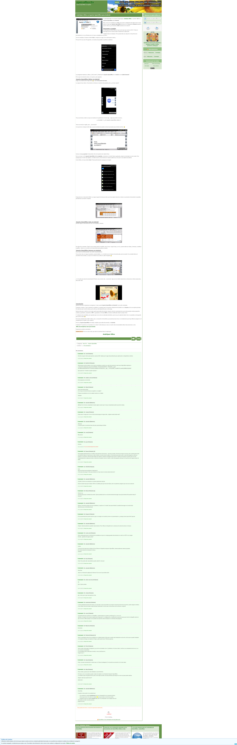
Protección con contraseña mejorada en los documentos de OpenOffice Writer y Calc (115, 728)
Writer (122, 2)
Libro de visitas (123, 5)
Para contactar (156, 65)
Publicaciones (151, 52)
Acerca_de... (146, 63)
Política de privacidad (156, 63)
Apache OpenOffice (92, 343)
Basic (159, 2)
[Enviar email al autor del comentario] (94, 451)
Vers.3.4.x (85, 343)
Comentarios (157, 52)
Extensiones (152, 2)
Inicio (117, 2)
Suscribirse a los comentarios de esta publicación (109, 719)
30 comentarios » (87, 345)
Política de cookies (70, 743)
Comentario (80, 353)
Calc (126, 2)
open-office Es (85, 2)
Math (145, 2)
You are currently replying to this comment (91, 446)
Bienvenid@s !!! (156, 5)
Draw (141, 2)
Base (137, 2)
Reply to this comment (88, 358)
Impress (131, 2)
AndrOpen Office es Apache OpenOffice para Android (93, 15)
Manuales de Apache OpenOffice (139, 5)
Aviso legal (147, 65)
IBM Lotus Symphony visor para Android (85, 326)
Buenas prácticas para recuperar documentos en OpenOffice (89, 728)
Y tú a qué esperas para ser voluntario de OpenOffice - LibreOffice (143, 728)
